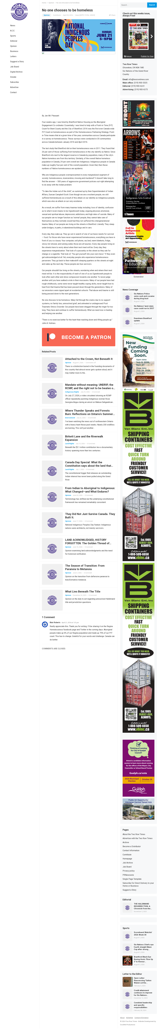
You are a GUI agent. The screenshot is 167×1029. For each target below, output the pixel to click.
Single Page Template (132, 879)
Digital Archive (16, 72)
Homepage (127, 859)
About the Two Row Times (134, 834)
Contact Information (131, 850)
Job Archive (128, 863)
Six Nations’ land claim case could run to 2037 (144, 307)
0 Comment (96, 392)
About (122, 1018)
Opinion (13, 46)
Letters (13, 56)
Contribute (127, 854)
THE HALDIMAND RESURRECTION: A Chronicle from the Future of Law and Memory (142, 906)
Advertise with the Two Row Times (137, 838)
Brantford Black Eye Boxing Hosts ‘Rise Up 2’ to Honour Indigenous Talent (143, 959)
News (12, 25)
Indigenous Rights (72, 392)
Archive (126, 842)
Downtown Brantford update (143, 319)
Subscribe (14, 82)
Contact (13, 92)
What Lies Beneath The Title (82, 591)
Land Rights (69, 443)
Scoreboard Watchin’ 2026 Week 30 (143, 933)
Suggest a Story (17, 61)
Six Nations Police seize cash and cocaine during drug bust (144, 296)
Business (14, 51)
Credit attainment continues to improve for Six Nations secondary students (143, 993)
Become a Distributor (132, 846)
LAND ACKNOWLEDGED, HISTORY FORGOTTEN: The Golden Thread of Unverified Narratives (87, 543)
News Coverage (130, 290)
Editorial (13, 41)
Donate (13, 77)
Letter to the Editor (132, 974)
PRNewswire (128, 875)
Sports (13, 36)
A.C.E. (12, 31)
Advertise (14, 87)
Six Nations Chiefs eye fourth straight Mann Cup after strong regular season (144, 947)
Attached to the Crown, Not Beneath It (89, 358)
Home (44, 3)
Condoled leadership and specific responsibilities (143, 1005)
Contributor (57, 15)
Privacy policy (129, 871)
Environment (70, 418)
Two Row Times (131, 1021)
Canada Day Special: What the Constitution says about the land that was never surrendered (88, 466)
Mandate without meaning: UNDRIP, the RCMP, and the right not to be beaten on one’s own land (90, 388)
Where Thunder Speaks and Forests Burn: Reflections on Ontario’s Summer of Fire (89, 414)
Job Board (14, 67)
